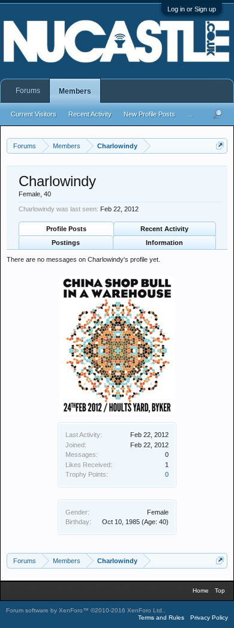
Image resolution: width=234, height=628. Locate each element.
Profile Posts (66, 228)
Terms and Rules (161, 617)
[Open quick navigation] (220, 145)
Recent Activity (164, 228)
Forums (28, 90)
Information (164, 242)
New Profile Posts (149, 114)
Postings (66, 242)
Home (201, 590)
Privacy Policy (209, 617)
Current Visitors (33, 114)
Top (220, 590)
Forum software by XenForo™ (85, 610)
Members (75, 91)
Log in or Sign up (191, 9)
